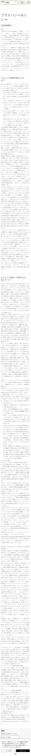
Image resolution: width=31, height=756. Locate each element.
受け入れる (23, 751)
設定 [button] (15, 753)
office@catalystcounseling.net (10, 721)
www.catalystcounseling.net (13, 58)
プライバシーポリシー (15, 747)
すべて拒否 (8, 751)
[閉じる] (29, 741)
